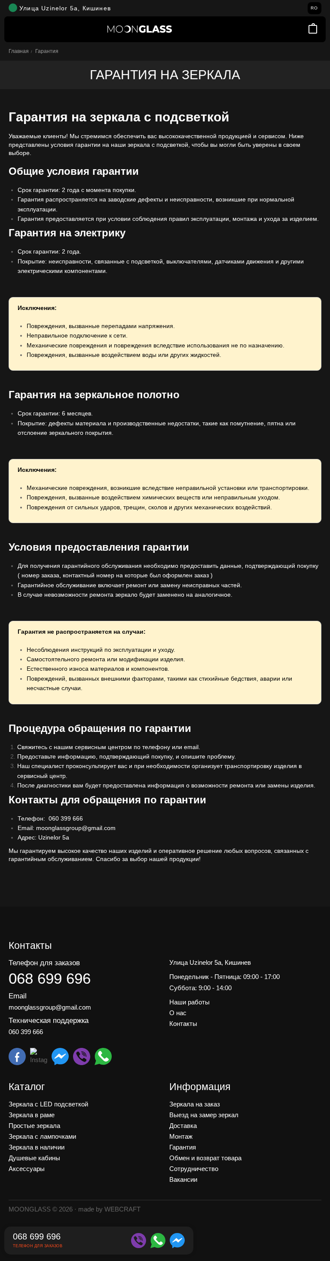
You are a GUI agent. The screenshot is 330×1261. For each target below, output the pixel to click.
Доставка (183, 1125)
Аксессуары (27, 1168)
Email (18, 996)
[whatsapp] (157, 1240)
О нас (177, 1012)
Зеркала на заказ (194, 1104)
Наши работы (189, 1002)
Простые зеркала (34, 1125)
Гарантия (182, 1147)
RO (314, 8)
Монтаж (180, 1136)
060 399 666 (66, 818)
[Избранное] (301, 29)
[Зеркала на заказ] (139, 29)
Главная (19, 51)
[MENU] (17, 29)
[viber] (138, 1240)
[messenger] (177, 1240)
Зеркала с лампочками (42, 1136)
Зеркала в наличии (36, 1147)
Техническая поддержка (49, 1020)
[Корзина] (313, 29)
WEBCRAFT (122, 1209)
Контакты (183, 1023)
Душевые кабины (34, 1158)
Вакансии (183, 1179)
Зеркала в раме (32, 1114)
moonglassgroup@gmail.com (50, 1007)
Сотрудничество (193, 1168)
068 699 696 (50, 978)
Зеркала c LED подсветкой (48, 1104)
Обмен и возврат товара (205, 1158)
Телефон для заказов (44, 963)
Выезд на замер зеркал (203, 1114)
